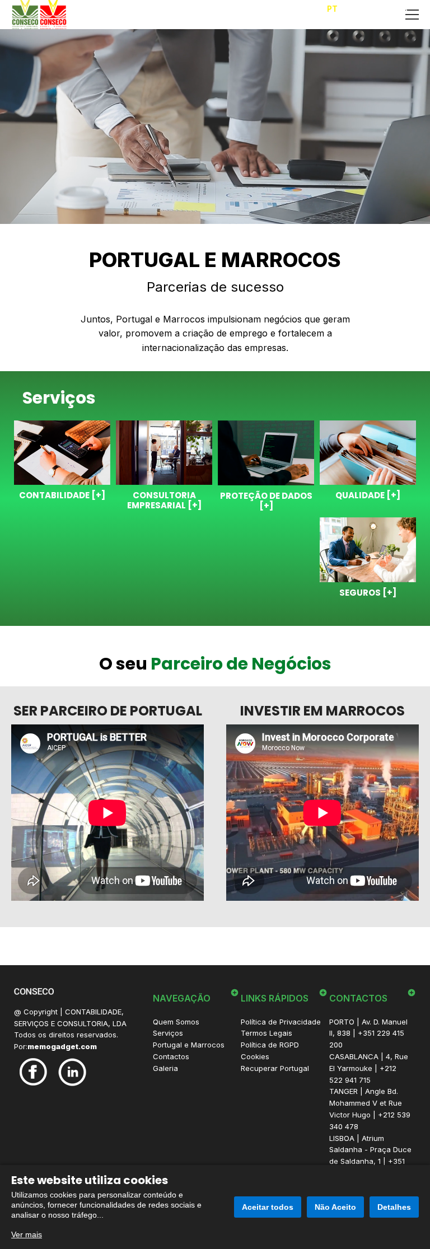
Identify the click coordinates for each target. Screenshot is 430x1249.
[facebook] (33, 1070)
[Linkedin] (72, 1071)
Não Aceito (335, 1207)
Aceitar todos (267, 1207)
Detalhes (394, 1207)
